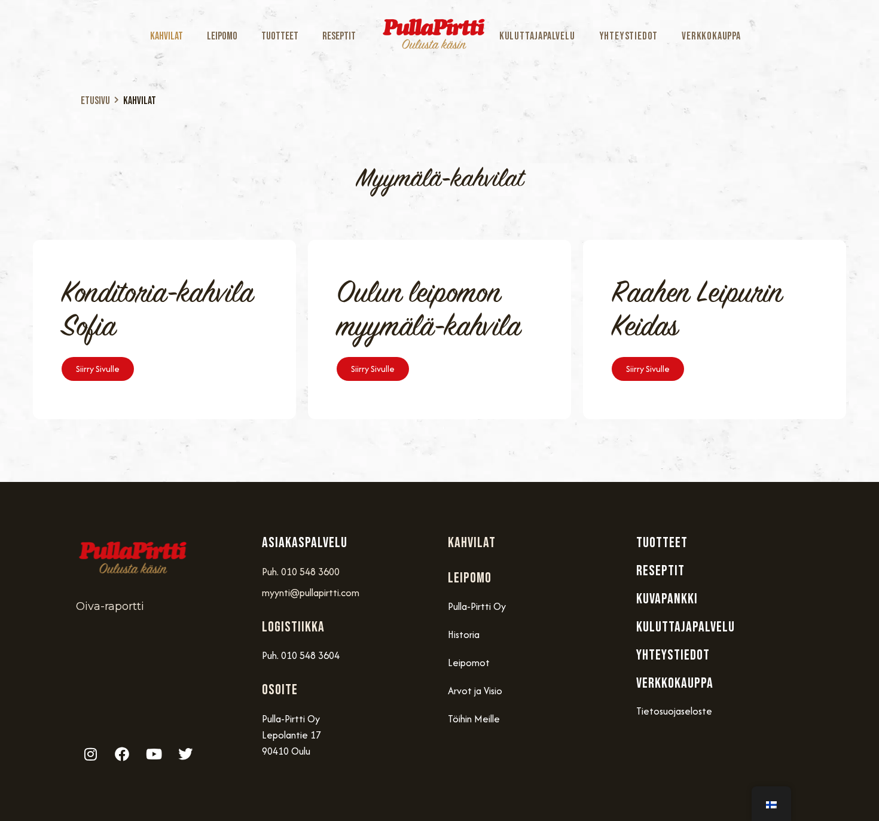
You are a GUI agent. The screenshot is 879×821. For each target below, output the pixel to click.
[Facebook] (122, 754)
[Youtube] (153, 754)
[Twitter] (185, 754)
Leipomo (222, 36)
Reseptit (339, 36)
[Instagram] (90, 754)
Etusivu (95, 100)
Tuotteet (279, 36)
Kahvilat (166, 36)
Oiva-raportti (110, 606)
